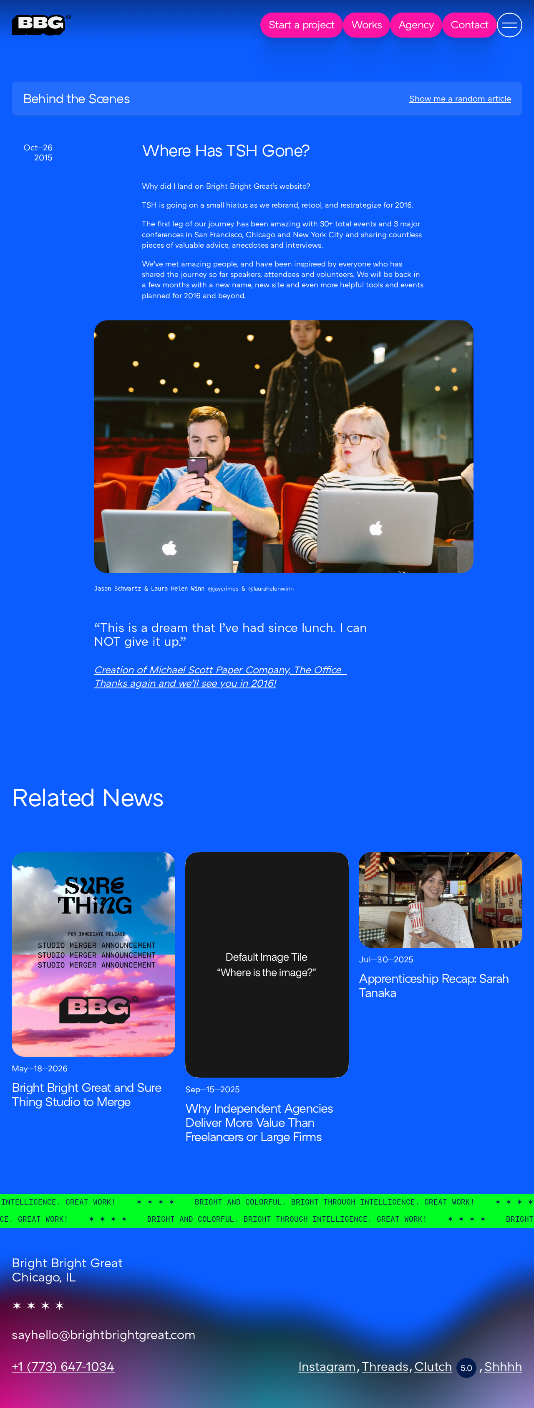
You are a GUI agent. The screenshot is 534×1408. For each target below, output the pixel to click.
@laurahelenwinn (271, 589)
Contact (470, 26)
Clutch (433, 1368)
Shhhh (503, 1368)
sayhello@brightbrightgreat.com (104, 1336)
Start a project (302, 26)
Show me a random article (460, 99)
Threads (385, 1368)
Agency (416, 26)
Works (366, 26)
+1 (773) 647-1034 (63, 1368)
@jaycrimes (223, 589)
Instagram (327, 1368)
